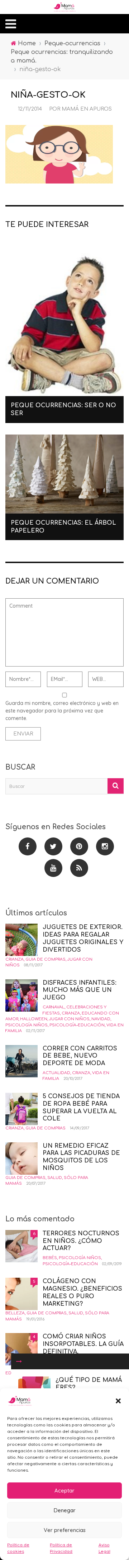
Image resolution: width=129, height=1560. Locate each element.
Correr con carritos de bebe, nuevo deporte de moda (80, 1056)
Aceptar (64, 1490)
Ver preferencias (65, 1530)
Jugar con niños (69, 1019)
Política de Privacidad (61, 1548)
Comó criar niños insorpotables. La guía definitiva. (83, 1344)
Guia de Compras (45, 959)
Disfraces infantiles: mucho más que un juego (79, 990)
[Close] (19, 1361)
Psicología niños (26, 1025)
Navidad (100, 1019)
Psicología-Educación (77, 1025)
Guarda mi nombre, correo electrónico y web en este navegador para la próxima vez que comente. (62, 710)
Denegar (65, 1510)
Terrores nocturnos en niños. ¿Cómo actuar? (81, 1241)
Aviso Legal (104, 1548)
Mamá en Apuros (87, 109)
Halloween (33, 1019)
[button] (118, 1401)
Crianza (14, 959)
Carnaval (53, 1007)
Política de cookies (18, 1548)
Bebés (50, 1257)
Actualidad (56, 1073)
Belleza (15, 1313)
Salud (54, 1177)
